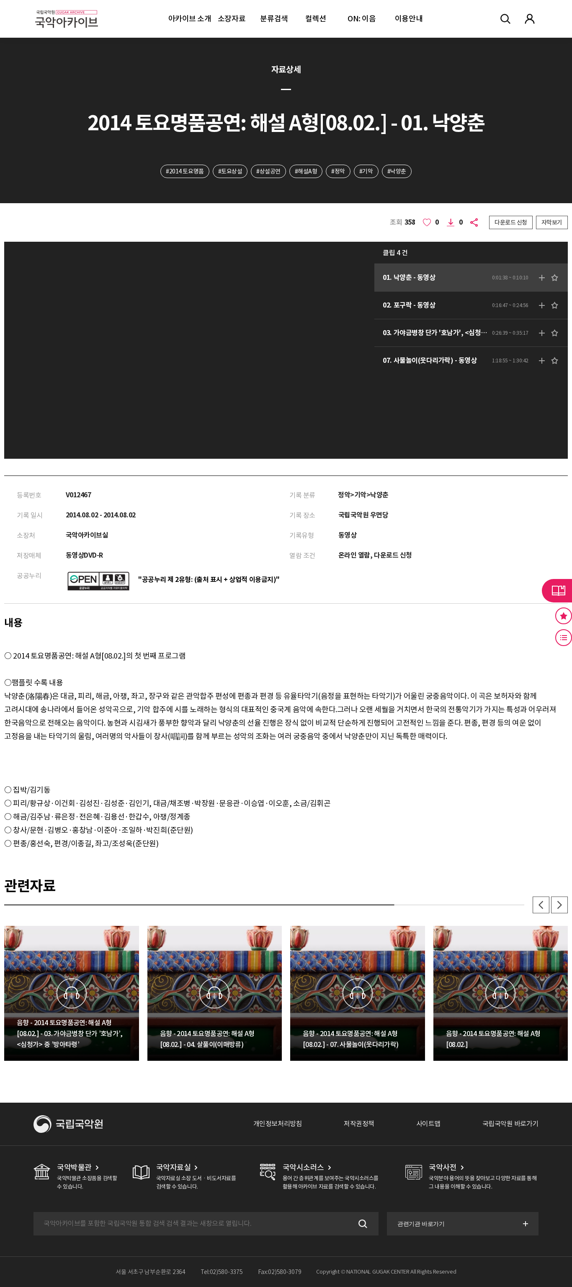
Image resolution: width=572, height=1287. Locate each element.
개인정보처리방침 (277, 1123)
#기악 (366, 171)
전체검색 (505, 19)
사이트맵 (428, 1123)
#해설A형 (306, 171)
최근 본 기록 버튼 (563, 637)
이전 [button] (541, 905)
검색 (361, 1223)
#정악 (338, 171)
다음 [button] (559, 905)
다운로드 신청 (511, 222)
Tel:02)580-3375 (222, 1272)
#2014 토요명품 (185, 171)
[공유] (475, 222)
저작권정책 (359, 1123)
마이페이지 (530, 19)
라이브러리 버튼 (557, 590)
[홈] (66, 8)
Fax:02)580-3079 (279, 1272)
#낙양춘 (396, 171)
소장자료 (231, 18)
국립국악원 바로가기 (510, 1123)
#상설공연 (268, 171)
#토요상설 (230, 171)
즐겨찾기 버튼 (563, 615)
